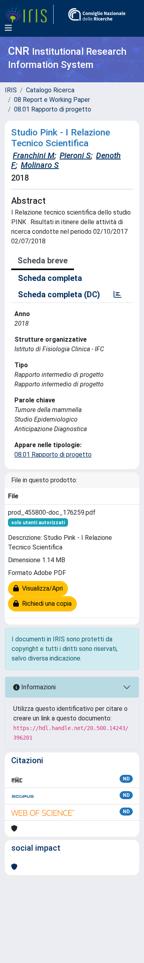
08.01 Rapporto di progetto (52, 109)
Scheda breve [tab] (43, 260)
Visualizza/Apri (41, 588)
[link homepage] (29, 14)
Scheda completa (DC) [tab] (59, 294)
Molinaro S (40, 165)
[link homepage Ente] (97, 14)
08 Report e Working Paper (52, 99)
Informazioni (38, 687)
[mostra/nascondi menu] (8, 28)
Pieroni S (75, 155)
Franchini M (33, 155)
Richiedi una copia (45, 603)
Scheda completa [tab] (50, 278)
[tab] (117, 294)
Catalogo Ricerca (50, 90)
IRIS (11, 90)
